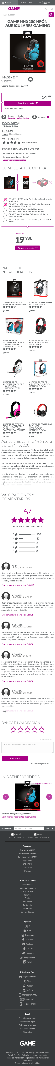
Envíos (27, 898)
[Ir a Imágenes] (30, 79)
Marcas (27, 871)
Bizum (29, 981)
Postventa (27, 905)
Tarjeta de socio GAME (27, 857)
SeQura (29, 990)
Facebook (29, 939)
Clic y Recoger (27, 891)
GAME (14, 8)
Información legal (27, 1021)
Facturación (27, 908)
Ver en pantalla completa (41, 783)
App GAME (27, 860)
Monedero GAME (29, 995)
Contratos (27, 1032)
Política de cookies (27, 1028)
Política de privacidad (27, 1025)
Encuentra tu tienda (27, 853)
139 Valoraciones (29, 143)
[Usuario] (45, 8)
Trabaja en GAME (27, 850)
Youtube (29, 944)
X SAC (29, 930)
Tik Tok (29, 948)
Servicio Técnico (27, 912)
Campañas (27, 867)
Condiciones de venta (28, 1018)
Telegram (29, 953)
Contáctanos (27, 884)
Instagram (29, 935)
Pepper (29, 986)
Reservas (27, 895)
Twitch (29, 962)
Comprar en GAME (28, 888)
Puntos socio (29, 999)
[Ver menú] (3, 8)
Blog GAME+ (29, 957)
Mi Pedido (27, 901)
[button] (51, 14)
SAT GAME (27, 864)
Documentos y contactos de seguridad (18, 817)
